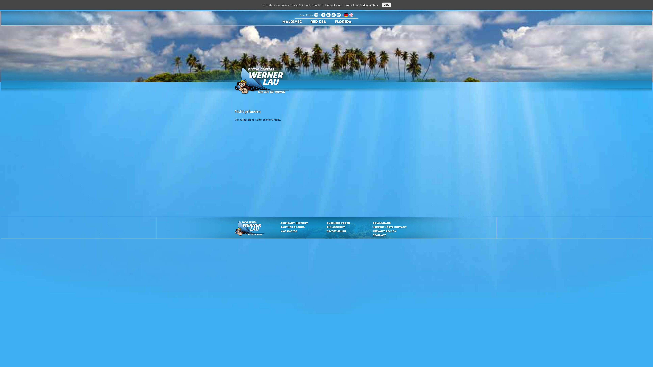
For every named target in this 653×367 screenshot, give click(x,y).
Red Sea (318, 21)
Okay (386, 5)
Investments (336, 231)
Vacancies (289, 231)
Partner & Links (293, 227)
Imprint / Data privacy (389, 227)
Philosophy (335, 227)
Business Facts (338, 223)
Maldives (292, 21)
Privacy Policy (384, 231)
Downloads (381, 223)
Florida (343, 21)
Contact (379, 235)
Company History (294, 223)
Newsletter (307, 15)
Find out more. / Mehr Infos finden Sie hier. (352, 5)
